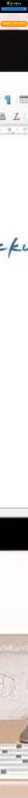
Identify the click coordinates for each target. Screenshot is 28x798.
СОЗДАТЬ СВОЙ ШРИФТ (14, 23)
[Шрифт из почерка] (14, 3)
